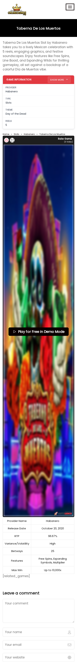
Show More (57, 79)
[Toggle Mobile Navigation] (70, 7)
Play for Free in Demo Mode (41, 331)
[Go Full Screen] (12, 140)
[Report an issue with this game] (6, 140)
